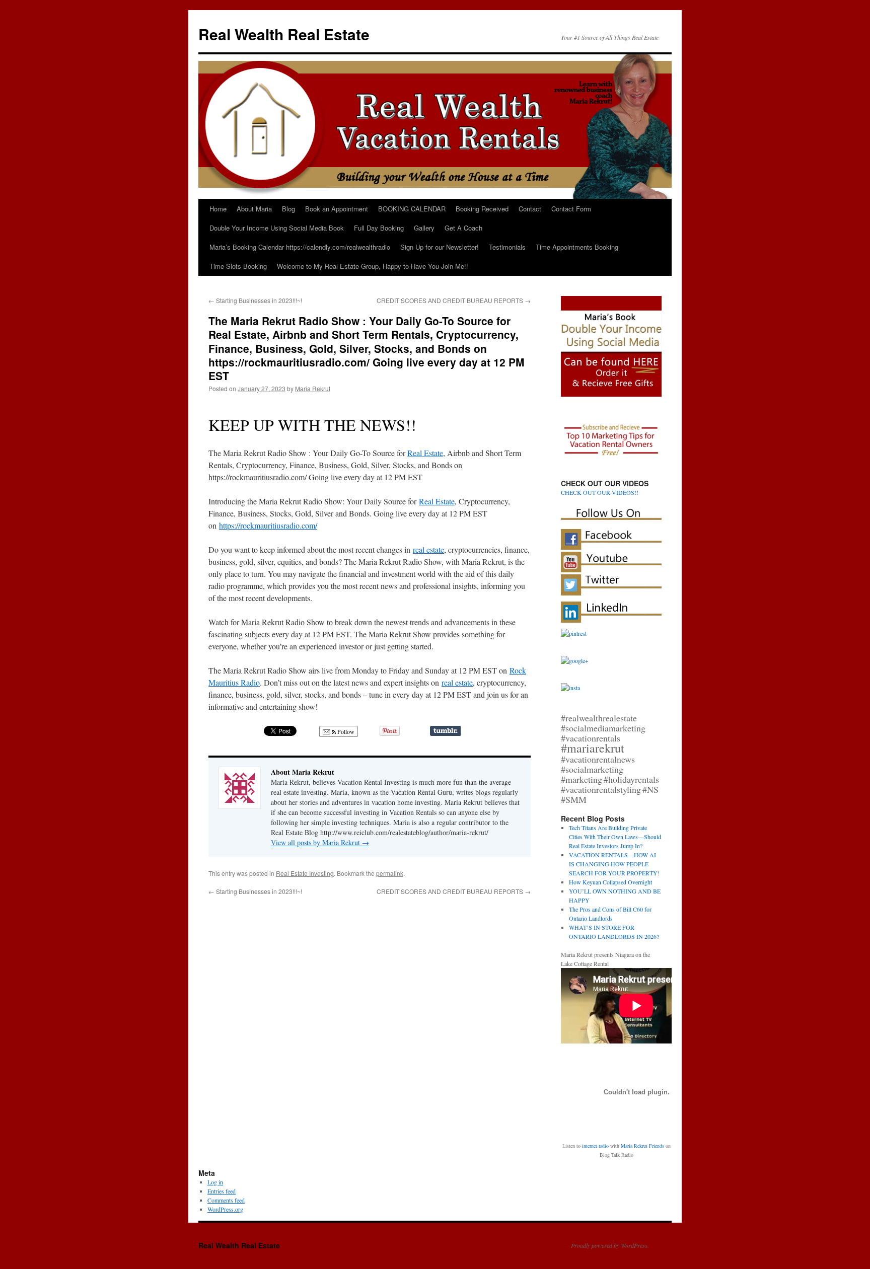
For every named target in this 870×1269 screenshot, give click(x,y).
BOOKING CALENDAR (412, 208)
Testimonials (507, 247)
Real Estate (425, 452)
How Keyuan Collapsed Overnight (610, 882)
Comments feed (226, 1200)
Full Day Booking (379, 228)
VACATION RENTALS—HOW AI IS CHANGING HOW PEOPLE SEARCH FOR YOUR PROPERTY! (614, 864)
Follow (345, 731)
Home (218, 208)
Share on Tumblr (445, 731)
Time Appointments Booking (577, 247)
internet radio (595, 1145)
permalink (389, 873)
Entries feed (221, 1191)
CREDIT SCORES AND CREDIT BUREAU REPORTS (454, 300)
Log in (215, 1182)
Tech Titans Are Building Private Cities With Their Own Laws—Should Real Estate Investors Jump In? (615, 837)
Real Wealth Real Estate (284, 34)
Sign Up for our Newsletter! (439, 247)
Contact (530, 208)
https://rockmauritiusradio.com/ (268, 525)
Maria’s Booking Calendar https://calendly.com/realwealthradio (299, 247)
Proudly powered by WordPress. (610, 1245)
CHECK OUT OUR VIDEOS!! (599, 492)
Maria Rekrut (312, 388)
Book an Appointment (336, 208)
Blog (288, 208)
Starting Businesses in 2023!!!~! (255, 300)
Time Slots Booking (238, 266)
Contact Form (571, 208)
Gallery (424, 228)
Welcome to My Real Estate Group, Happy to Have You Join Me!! (372, 266)
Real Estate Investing (305, 873)
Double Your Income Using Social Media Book (276, 228)
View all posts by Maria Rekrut (320, 842)
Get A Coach (463, 228)
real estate (428, 549)
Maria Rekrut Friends (642, 1145)
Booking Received (482, 208)
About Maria (254, 208)
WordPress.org (225, 1209)
